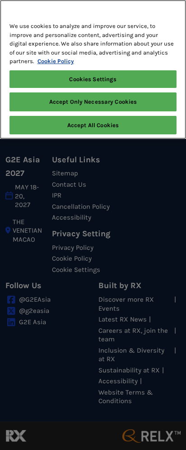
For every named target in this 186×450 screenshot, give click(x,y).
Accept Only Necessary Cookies (93, 101)
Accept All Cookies (93, 125)
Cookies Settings (92, 79)
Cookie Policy (55, 61)
